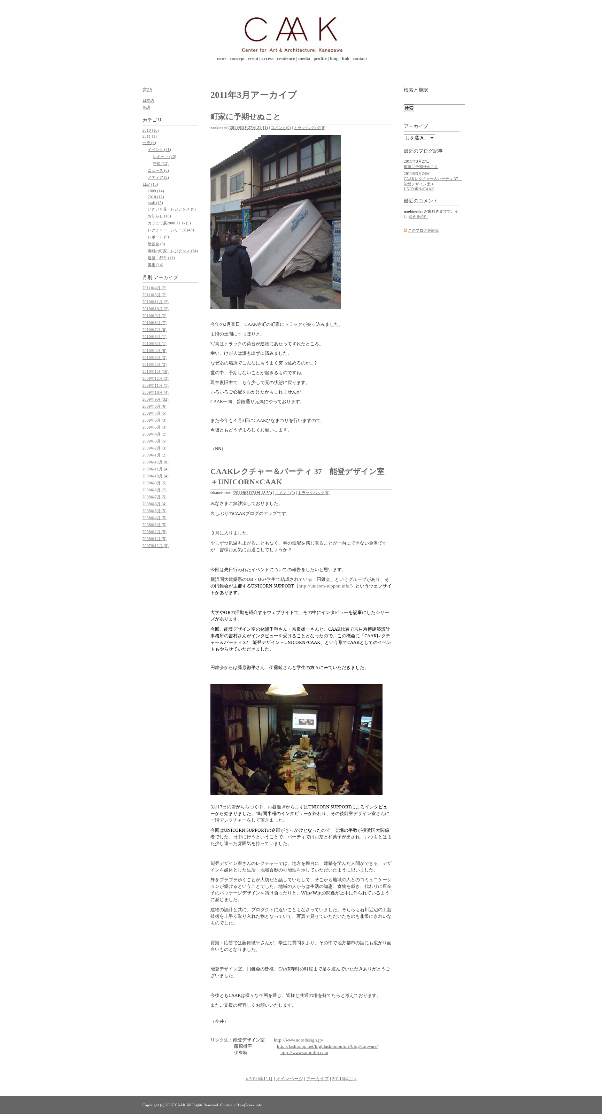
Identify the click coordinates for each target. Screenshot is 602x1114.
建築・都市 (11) (161, 258)
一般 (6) (149, 142)
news (221, 58)
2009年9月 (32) (155, 399)
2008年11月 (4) (155, 469)
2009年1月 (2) (154, 455)
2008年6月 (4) (154, 504)
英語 (146, 107)
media (304, 58)
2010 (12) (156, 197)
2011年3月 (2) (154, 295)
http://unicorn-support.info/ (325, 586)
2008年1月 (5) (154, 539)
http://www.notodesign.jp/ (298, 1040)
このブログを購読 (423, 230)
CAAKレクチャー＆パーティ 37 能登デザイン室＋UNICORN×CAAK (433, 184)
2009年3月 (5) (154, 441)
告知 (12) (161, 163)
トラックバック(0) (309, 127)
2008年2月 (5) (154, 532)
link (345, 58)
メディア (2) (158, 177)
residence (286, 58)
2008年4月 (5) (154, 518)
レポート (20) (164, 156)
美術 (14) (155, 265)
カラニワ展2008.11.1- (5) (169, 223)
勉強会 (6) (156, 244)
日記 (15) (150, 184)
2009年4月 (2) (154, 434)
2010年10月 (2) (155, 309)
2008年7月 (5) (154, 497)
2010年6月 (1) (154, 337)
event (253, 58)
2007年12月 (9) (155, 546)
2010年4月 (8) (154, 350)
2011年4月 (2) (154, 288)
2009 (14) (156, 191)
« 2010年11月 (259, 1078)
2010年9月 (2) (154, 316)
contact (360, 58)
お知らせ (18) (159, 216)
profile (320, 58)
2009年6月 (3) (154, 420)
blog (334, 58)
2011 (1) (149, 136)
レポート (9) (158, 237)
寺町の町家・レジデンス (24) (173, 251)
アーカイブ (317, 1078)
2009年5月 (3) (154, 427)
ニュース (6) (158, 170)
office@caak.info (248, 1105)
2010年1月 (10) (155, 371)
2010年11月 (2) (155, 302)
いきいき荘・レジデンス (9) (172, 209)
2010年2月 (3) (154, 364)
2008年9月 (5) (154, 483)
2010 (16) (150, 130)
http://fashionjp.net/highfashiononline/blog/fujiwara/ (327, 1046)
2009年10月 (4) (155, 392)
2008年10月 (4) (155, 476)
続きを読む (418, 216)
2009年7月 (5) (154, 413)
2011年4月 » (344, 1078)
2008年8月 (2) (154, 490)
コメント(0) (281, 127)
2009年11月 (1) (155, 385)
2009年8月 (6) (154, 406)
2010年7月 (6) (154, 330)
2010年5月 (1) (154, 343)
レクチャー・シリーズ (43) (171, 230)
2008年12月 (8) (155, 462)
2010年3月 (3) (154, 357)
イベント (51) (159, 149)
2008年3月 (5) (154, 525)
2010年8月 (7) (154, 323)
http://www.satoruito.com (304, 1052)
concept (237, 58)
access (267, 58)
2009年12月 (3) (155, 378)
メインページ (289, 1078)
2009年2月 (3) (154, 448)
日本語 (148, 100)
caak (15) (155, 203)
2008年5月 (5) (154, 511)
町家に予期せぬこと (245, 116)
